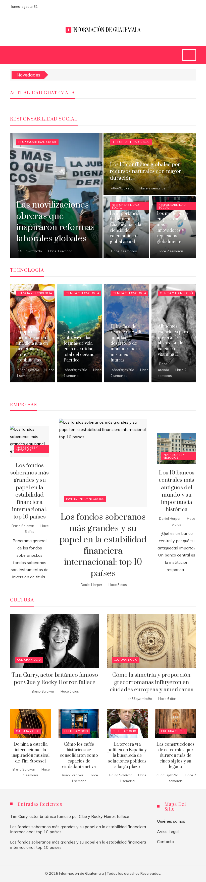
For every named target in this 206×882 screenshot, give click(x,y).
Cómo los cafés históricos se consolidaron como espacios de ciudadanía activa (79, 756)
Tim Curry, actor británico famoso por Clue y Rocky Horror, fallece (55, 678)
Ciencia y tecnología (35, 293)
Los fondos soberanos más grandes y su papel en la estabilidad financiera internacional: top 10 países (103, 545)
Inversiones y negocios (85, 499)
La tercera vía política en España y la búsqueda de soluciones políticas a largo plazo (127, 756)
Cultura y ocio (29, 659)
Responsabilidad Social (37, 142)
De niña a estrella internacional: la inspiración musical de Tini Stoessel (30, 753)
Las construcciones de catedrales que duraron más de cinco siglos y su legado (175, 756)
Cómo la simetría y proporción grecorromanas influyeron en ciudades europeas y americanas (151, 682)
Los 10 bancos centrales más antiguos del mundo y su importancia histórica (176, 491)
